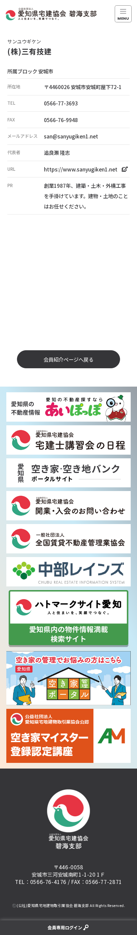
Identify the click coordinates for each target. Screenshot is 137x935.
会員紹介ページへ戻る (68, 359)
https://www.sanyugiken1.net (80, 169)
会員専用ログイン (65, 927)
